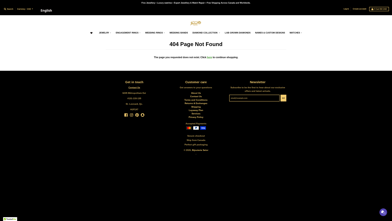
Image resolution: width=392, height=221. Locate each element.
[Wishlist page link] (91, 34)
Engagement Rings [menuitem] (127, 32)
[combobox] (46, 10)
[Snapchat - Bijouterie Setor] (142, 115)
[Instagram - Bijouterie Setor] (131, 115)
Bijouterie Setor (200, 150)
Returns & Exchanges (196, 103)
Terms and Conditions (195, 100)
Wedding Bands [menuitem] (179, 32)
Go (283, 98)
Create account (359, 9)
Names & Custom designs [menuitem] (270, 32)
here (209, 57)
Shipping (196, 107)
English (46, 10)
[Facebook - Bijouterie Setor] (126, 115)
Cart (380, 9)
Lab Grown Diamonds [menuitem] (238, 32)
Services (196, 113)
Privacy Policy (196, 117)
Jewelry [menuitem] (104, 32)
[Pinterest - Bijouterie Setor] (137, 115)
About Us (196, 93)
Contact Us (134, 87)
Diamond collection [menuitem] (205, 32)
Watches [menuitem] (295, 32)
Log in (346, 9)
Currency (21, 9)
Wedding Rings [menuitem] (154, 32)
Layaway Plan (196, 110)
